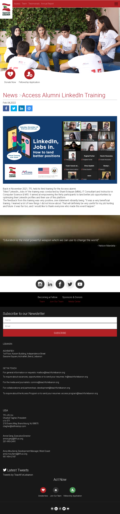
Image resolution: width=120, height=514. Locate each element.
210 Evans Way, (10, 423)
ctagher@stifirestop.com (14, 426)
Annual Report (47, 3)
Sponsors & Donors (72, 297)
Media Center (74, 301)
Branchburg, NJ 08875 (28, 423)
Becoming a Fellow (47, 297)
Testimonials (34, 3)
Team (24, 3)
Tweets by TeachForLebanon (18, 474)
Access (17, 3)
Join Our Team (57, 301)
